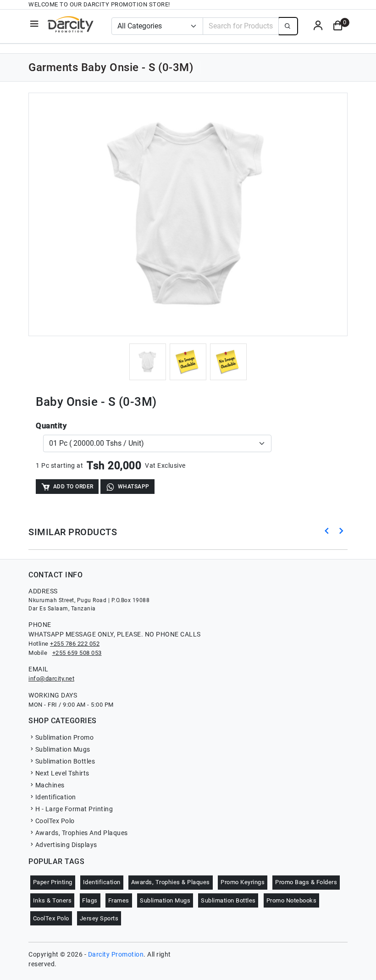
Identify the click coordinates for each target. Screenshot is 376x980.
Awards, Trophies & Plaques (170, 882)
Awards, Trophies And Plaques (81, 832)
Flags (90, 900)
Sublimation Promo (64, 737)
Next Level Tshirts (62, 773)
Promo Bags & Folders (306, 882)
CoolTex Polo (55, 821)
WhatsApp (133, 486)
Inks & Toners (52, 900)
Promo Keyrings (243, 882)
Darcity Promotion (116, 954)
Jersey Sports (99, 918)
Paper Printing (52, 882)
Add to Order (73, 486)
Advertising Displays (66, 844)
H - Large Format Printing (74, 809)
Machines (50, 785)
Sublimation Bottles (65, 761)
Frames (118, 900)
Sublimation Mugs (62, 749)
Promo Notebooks (291, 900)
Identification (55, 797)
